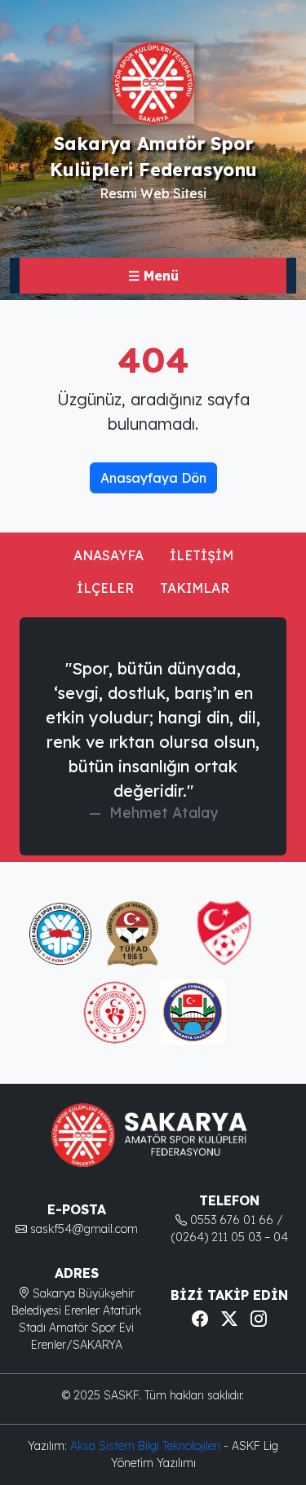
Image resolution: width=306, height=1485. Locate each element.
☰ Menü (153, 275)
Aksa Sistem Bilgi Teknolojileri (147, 1446)
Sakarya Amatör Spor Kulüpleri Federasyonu (153, 156)
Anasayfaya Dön (153, 478)
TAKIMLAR (194, 588)
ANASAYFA (108, 555)
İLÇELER (105, 588)
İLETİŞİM (201, 555)
